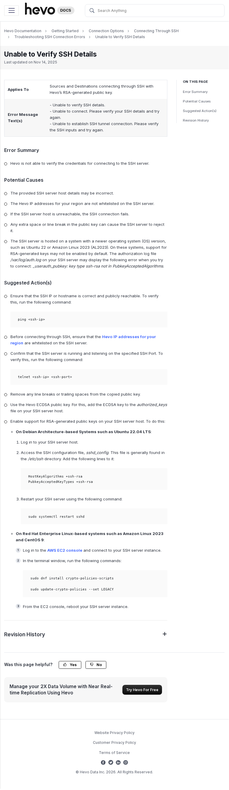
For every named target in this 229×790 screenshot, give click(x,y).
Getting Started (65, 31)
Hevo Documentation (22, 31)
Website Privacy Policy (114, 732)
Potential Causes (197, 101)
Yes (73, 665)
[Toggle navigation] (11, 10)
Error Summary (195, 92)
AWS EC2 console (64, 550)
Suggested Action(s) (199, 111)
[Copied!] (159, 319)
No (99, 665)
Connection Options (106, 31)
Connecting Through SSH (156, 31)
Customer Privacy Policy (114, 742)
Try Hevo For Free (142, 690)
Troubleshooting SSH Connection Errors (49, 37)
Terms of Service (114, 752)
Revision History (196, 120)
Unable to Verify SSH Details (120, 37)
